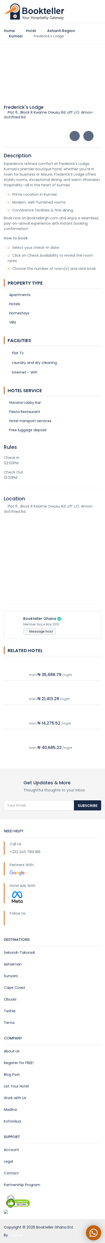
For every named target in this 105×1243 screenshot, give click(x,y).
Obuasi (10, 999)
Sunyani (11, 975)
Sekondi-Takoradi (19, 952)
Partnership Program (22, 1184)
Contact (11, 1173)
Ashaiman (13, 964)
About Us (12, 1051)
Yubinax (16, 1235)
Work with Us (15, 1097)
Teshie (10, 1011)
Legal (8, 1161)
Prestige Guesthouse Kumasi (56, 740)
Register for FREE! (19, 1062)
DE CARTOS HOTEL (45, 667)
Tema (9, 1022)
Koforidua (12, 1121)
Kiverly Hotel (40, 691)
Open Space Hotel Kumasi (53, 715)
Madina (10, 1109)
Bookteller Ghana (39, 618)
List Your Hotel (16, 1086)
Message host (41, 631)
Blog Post (12, 1074)
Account (11, 1149)
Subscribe (87, 805)
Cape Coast (14, 987)
